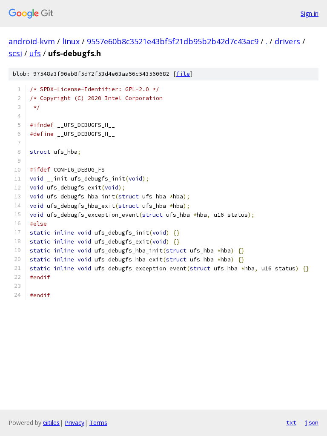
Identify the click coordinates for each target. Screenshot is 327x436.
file (183, 73)
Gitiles (51, 423)
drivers (287, 41)
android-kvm (32, 41)
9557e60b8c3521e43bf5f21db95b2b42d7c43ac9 (172, 41)
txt (291, 422)
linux (71, 41)
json (311, 422)
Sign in (309, 13)
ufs (35, 53)
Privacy (74, 423)
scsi (15, 53)
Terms (98, 423)
